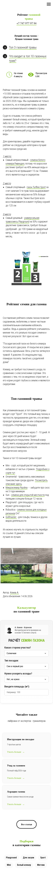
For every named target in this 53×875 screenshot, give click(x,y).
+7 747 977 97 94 (26, 23)
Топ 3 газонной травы (23, 47)
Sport (43, 857)
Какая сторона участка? (17, 647)
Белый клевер (24, 865)
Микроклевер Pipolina (16, 487)
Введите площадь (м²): (17, 686)
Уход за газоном (16, 765)
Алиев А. (14, 592)
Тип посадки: (11, 660)
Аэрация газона (16, 791)
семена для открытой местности (28, 494)
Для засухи (28, 857)
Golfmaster (11, 517)
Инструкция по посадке (20, 739)
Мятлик (41, 865)
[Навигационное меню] (49, 4)
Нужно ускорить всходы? (18, 673)
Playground (11, 857)
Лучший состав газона (25, 36)
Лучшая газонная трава (26, 39)
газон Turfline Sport (36, 187)
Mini (9, 865)
